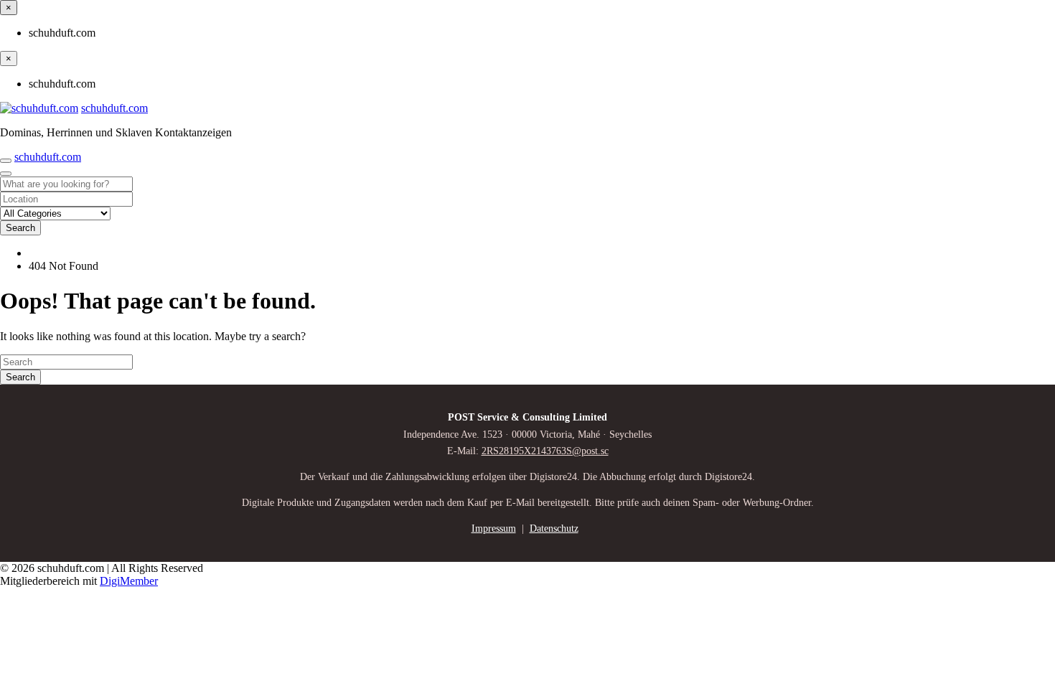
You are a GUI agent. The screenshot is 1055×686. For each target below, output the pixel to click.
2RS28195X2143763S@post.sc (545, 451)
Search (20, 227)
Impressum (494, 528)
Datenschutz (554, 528)
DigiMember (129, 581)
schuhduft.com (114, 108)
